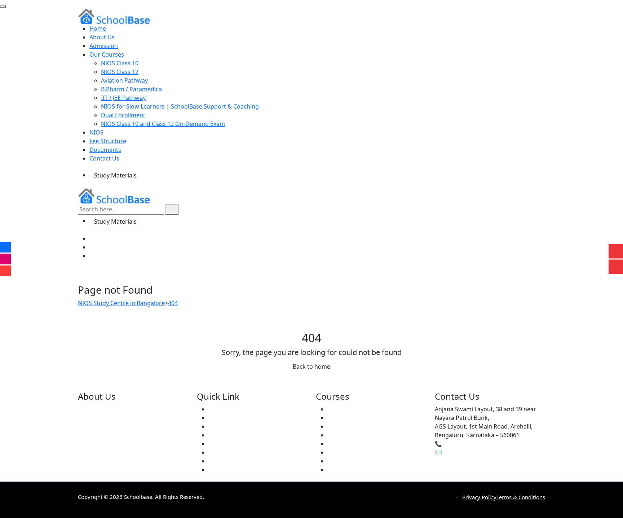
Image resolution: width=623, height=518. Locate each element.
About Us (102, 37)
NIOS (96, 132)
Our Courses (106, 54)
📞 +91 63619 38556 (462, 444)
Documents (105, 150)
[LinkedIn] (93, 256)
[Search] (171, 209)
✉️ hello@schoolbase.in (467, 452)
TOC (333, 470)
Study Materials (115, 175)
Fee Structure (107, 141)
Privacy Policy (479, 497)
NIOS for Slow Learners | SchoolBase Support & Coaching (180, 106)
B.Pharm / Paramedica (131, 89)
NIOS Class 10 (119, 63)
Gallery (217, 452)
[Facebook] (93, 238)
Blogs (216, 444)
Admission (103, 46)
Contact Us (104, 158)
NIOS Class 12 (119, 72)
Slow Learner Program (358, 452)
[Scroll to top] (3, 6)
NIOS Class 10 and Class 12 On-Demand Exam (163, 124)
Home (97, 28)
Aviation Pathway (124, 80)
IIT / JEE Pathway (123, 98)
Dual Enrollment (123, 115)
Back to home (311, 366)
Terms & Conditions (520, 497)
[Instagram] (93, 247)
